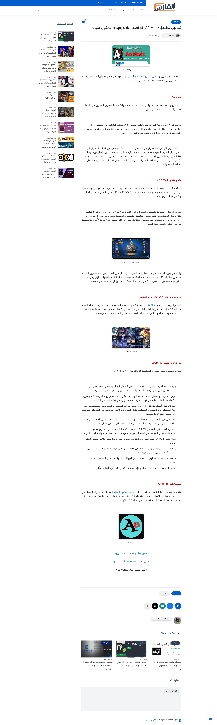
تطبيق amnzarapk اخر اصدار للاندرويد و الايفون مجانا (47, 83)
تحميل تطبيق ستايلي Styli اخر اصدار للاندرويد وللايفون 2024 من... (167, 666)
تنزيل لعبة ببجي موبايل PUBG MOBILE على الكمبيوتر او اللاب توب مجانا (48, 98)
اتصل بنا (100, 3)
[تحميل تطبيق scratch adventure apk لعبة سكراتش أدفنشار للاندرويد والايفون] (66, 173)
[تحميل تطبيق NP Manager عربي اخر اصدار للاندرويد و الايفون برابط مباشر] (66, 36)
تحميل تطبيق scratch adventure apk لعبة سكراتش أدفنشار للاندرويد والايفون (48, 175)
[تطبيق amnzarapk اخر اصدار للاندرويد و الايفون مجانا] (66, 81)
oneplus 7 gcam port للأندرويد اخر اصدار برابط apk (48, 68)
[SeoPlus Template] (179, 720)
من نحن (109, 3)
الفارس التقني (151, 720)
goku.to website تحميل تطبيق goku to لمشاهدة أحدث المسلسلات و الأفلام (47, 159)
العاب (131, 10)
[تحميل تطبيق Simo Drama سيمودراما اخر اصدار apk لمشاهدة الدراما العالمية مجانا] (66, 127)
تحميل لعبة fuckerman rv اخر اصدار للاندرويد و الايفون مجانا (48, 114)
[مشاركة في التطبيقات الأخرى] (147, 606)
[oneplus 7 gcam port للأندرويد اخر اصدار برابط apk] (66, 66)
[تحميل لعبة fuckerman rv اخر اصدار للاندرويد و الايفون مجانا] (66, 112)
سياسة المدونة (120, 3)
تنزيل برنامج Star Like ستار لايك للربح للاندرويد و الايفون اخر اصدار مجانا (47, 144)
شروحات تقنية (120, 10)
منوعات (108, 10)
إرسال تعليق (171, 691)
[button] (170, 606)
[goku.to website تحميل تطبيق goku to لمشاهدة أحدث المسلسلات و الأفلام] (66, 157)
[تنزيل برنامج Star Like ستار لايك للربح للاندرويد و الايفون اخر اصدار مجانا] (66, 142)
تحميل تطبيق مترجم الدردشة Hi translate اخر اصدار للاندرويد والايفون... (97, 666)
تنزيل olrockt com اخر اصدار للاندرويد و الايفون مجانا (47, 53)
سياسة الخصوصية (137, 3)
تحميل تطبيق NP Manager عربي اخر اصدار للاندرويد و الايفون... (132, 664)
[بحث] (37, 10)
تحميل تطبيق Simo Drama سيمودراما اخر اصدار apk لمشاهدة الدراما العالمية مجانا (47, 129)
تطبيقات (140, 10)
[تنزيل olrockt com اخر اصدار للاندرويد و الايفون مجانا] (66, 51)
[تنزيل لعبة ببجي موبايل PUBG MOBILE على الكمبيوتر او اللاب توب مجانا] (66, 96)
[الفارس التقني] (164, 7)
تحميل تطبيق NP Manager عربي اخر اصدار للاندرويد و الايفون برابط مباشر (47, 38)
